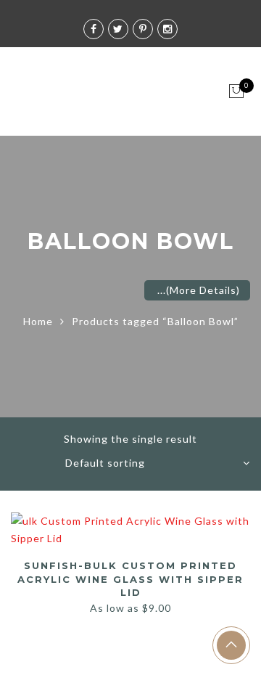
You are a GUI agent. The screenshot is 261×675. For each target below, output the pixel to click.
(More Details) (203, 290)
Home (38, 321)
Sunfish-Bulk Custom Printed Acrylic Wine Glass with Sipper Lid (130, 579)
